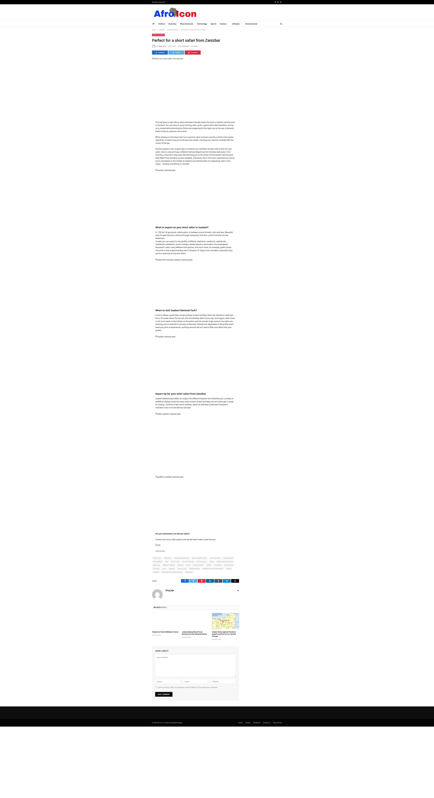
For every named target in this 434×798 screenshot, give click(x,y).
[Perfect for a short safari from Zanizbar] (195, 85)
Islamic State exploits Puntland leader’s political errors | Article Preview (224, 634)
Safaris (208, 565)
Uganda (172, 569)
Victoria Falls (181, 569)
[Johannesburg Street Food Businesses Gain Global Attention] (195, 621)
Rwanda (180, 565)
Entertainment (186, 24)
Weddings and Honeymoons (213, 569)
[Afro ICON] (174, 12)
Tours (164, 569)
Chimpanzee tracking (181, 558)
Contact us (266, 723)
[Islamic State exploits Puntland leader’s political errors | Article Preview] (225, 621)
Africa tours (157, 558)
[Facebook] (144, 125)
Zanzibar (156, 572)
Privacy (247, 723)
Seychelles (217, 565)
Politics (161, 24)
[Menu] (153, 23)
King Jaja (162, 46)
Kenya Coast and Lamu (225, 562)
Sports (213, 24)
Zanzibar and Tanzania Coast (172, 572)
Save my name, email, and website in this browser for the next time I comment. (188, 687)
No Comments (184, 46)
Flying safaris (157, 562)
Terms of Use (277, 723)
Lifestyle (236, 24)
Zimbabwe (189, 572)
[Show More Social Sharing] (203, 52)
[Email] (144, 147)
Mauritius (156, 565)
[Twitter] (144, 131)
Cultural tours (228, 558)
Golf (166, 562)
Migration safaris (169, 565)
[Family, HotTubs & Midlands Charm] (165, 621)
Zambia (228, 569)
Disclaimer (256, 723)
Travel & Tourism (158, 35)
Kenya (212, 562)
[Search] (281, 23)
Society (223, 24)
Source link (160, 551)
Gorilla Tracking (188, 562)
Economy (172, 24)
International (251, 24)
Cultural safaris (215, 558)
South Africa (228, 565)
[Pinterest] (144, 142)
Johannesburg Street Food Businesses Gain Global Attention (194, 633)
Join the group (201, 562)
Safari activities (198, 565)
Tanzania (156, 569)
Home (240, 723)
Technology (202, 24)
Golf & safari (175, 562)
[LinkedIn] (144, 136)
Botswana (167, 558)
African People (177, 723)
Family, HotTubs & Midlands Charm (165, 632)
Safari (188, 565)
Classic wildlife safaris (199, 558)
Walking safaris (194, 569)
